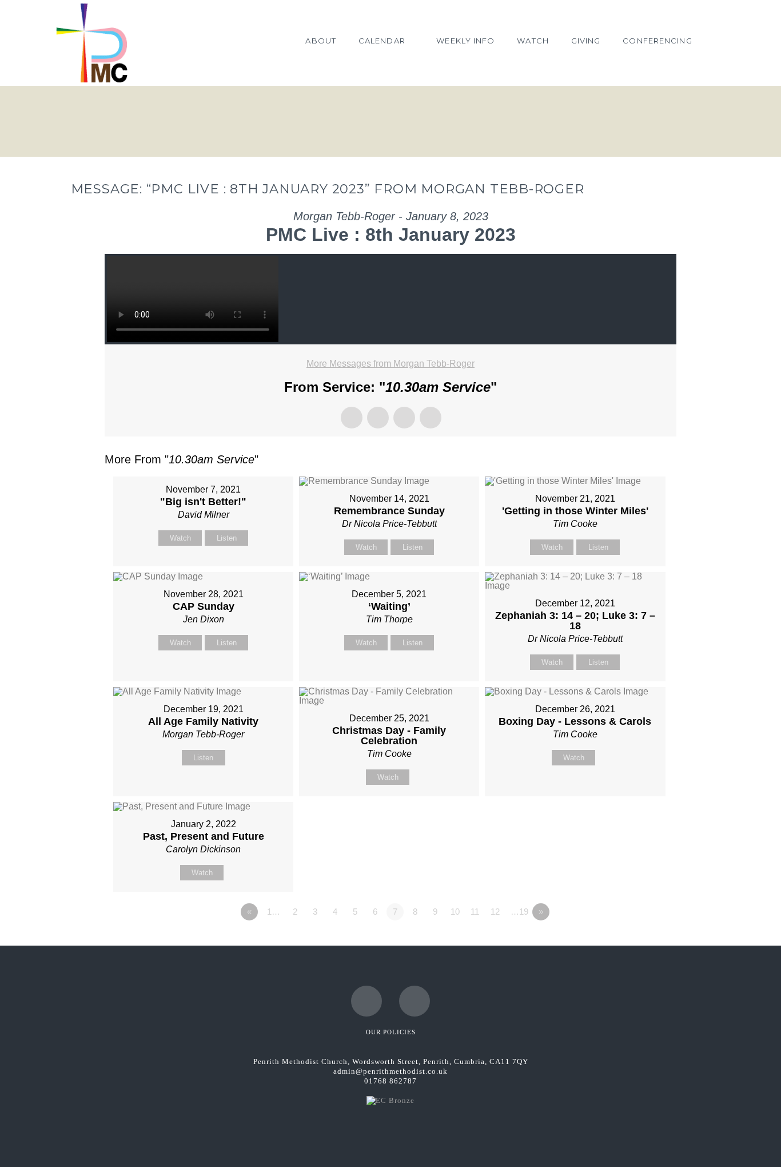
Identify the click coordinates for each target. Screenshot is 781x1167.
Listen (227, 538)
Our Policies (391, 1032)
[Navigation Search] (714, 43)
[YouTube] (414, 1001)
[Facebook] (366, 1001)
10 (455, 911)
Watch (180, 538)
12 (495, 911)
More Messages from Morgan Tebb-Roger (390, 363)
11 (475, 911)
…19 (519, 911)
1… (273, 911)
